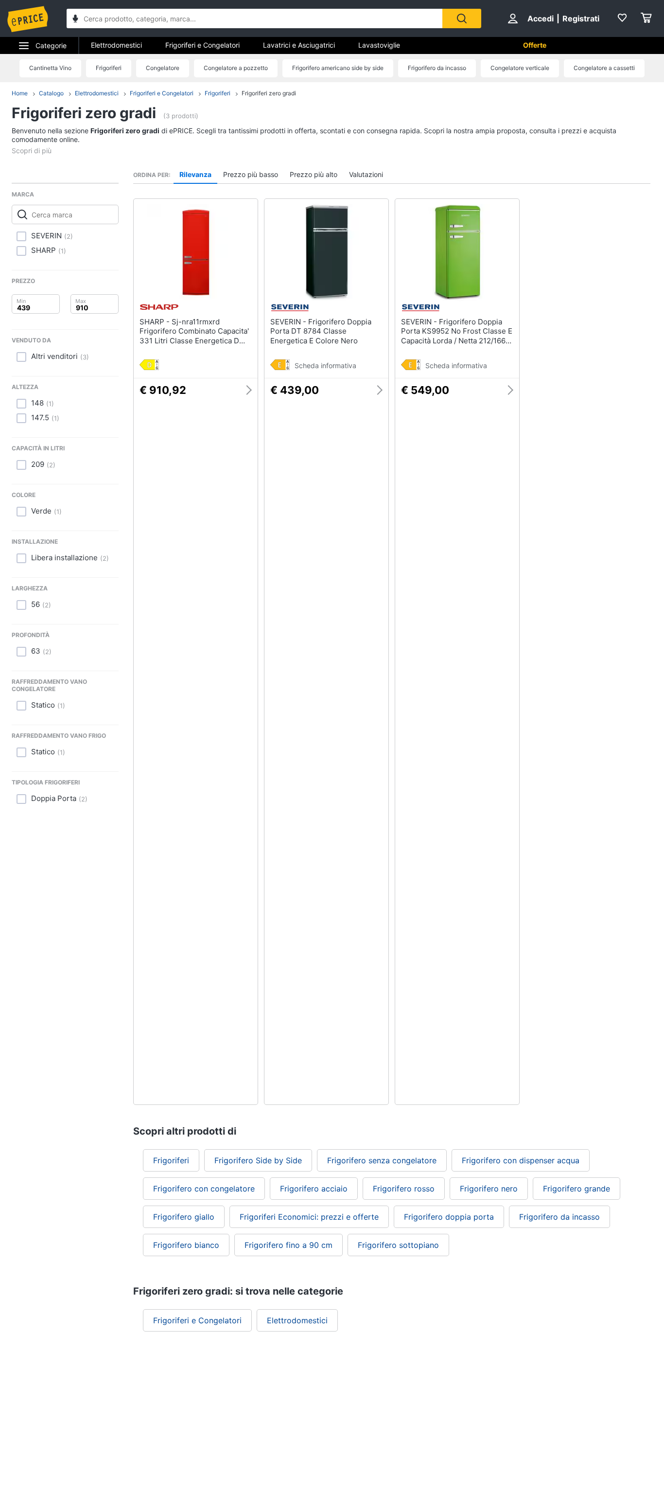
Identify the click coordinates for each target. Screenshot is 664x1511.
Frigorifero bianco (186, 1245)
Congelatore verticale (519, 67)
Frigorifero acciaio (314, 1188)
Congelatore (162, 67)
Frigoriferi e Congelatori (202, 45)
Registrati (580, 18)
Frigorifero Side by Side (258, 1160)
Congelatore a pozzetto (236, 67)
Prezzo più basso (250, 174)
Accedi (540, 18)
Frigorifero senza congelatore (382, 1160)
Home (20, 93)
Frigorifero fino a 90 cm (288, 1245)
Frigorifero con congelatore (204, 1188)
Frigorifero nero (489, 1188)
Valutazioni (366, 174)
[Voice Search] (75, 20)
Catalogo (51, 93)
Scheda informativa (325, 365)
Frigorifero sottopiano (398, 1245)
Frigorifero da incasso (437, 67)
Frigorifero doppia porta (449, 1217)
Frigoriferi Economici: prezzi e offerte (309, 1217)
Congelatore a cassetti (604, 67)
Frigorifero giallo (183, 1217)
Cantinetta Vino (50, 67)
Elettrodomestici (116, 45)
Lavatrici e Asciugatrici (299, 45)
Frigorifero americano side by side (338, 67)
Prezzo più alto (313, 174)
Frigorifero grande (576, 1188)
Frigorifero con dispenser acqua (520, 1160)
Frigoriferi (109, 67)
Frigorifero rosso (404, 1188)
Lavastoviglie (379, 45)
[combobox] (254, 18)
